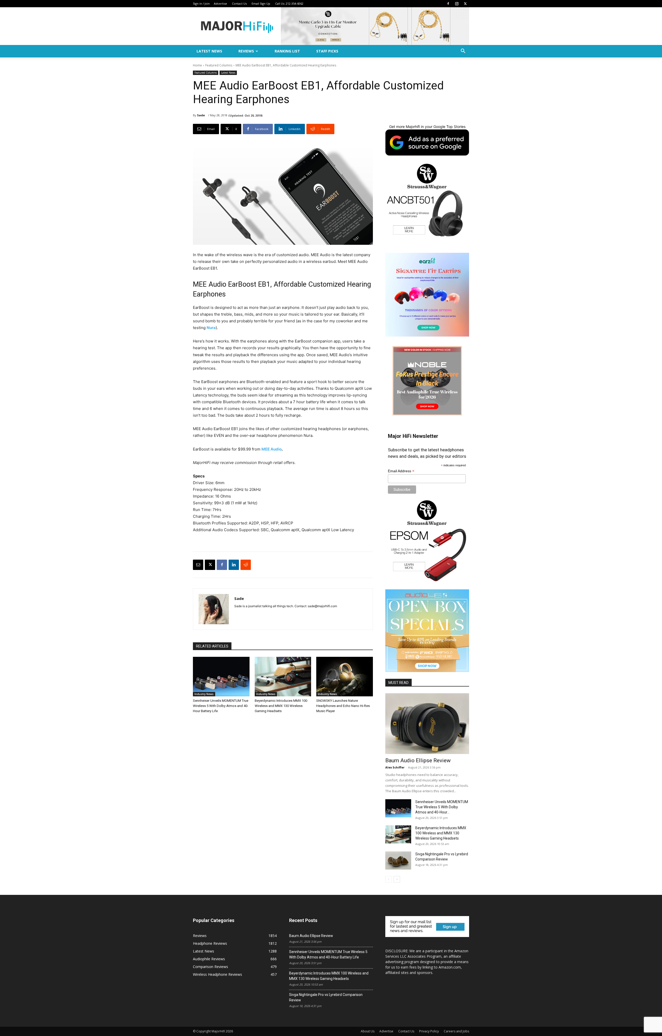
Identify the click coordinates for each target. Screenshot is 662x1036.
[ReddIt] (245, 565)
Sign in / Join (201, 3)
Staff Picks (327, 51)
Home (197, 65)
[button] (463, 51)
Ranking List (287, 51)
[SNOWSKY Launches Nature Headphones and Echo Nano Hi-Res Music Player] (344, 676)
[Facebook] (448, 3)
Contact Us (239, 3)
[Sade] (214, 609)
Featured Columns (218, 65)
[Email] (198, 565)
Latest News (209, 51)
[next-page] (397, 879)
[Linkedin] (234, 565)
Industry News (204, 694)
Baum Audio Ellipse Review (418, 760)
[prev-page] (388, 879)
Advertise (220, 3)
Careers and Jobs (456, 1031)
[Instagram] (457, 3)
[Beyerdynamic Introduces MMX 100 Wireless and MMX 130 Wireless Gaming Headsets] (283, 676)
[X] (465, 3)
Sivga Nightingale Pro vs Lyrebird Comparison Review (326, 997)
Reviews (246, 51)
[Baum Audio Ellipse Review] (427, 723)
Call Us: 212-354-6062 (289, 3)
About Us (367, 1031)
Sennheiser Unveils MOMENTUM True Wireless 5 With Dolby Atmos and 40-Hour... (441, 807)
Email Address (401, 471)
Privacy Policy (429, 1031)
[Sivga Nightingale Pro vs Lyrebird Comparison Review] (398, 860)
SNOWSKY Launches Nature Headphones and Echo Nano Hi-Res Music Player (343, 706)
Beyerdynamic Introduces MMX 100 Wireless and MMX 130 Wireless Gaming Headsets (281, 706)
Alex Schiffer (394, 767)
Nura (211, 327)
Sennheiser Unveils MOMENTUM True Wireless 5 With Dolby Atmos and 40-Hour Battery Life (220, 706)
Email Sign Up (261, 3)
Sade (201, 115)
